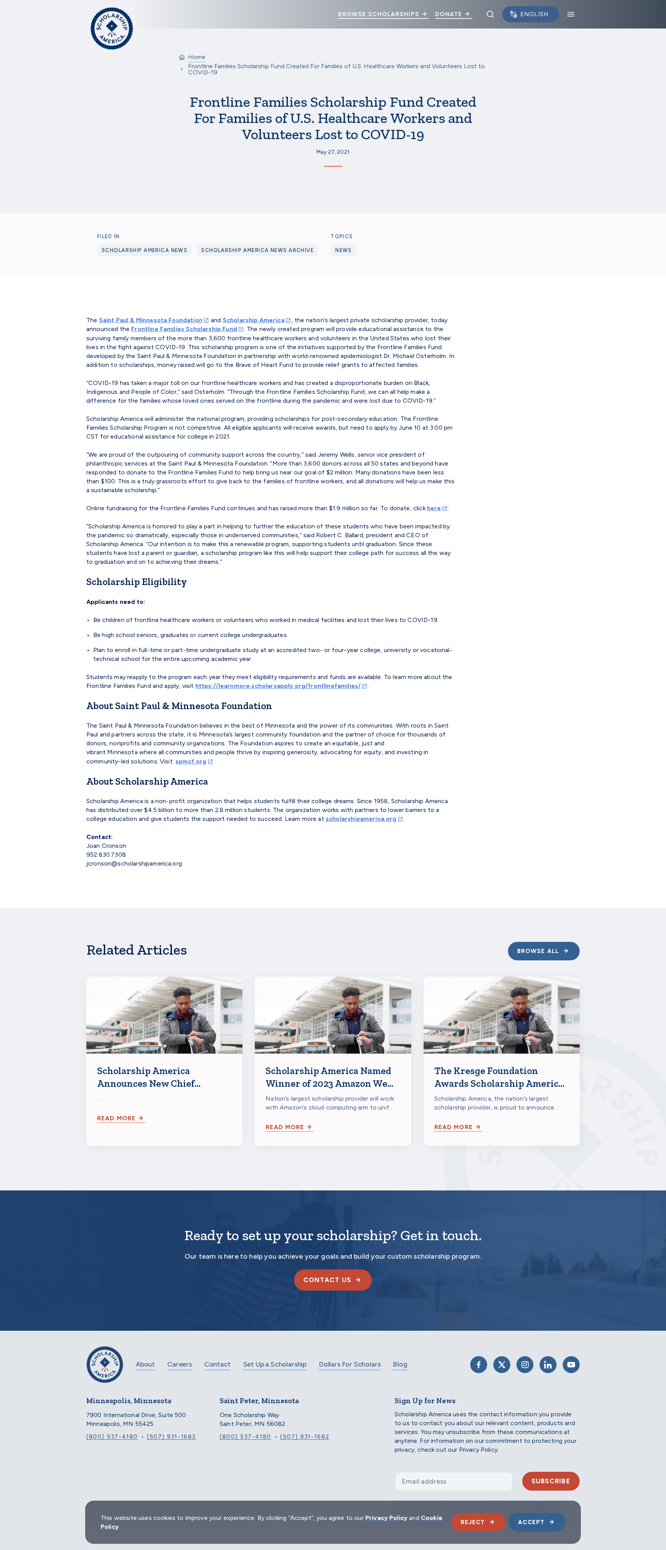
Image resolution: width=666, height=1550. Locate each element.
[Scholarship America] (104, 1370)
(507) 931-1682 (171, 1436)
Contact (217, 1364)
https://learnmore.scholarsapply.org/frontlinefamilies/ (278, 685)
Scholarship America (253, 320)
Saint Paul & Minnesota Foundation (150, 320)
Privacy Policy (386, 1517)
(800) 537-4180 (112, 1436)
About (145, 1364)
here (434, 508)
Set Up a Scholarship (274, 1364)
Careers (179, 1364)
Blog (400, 1364)
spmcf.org (190, 761)
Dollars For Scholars (349, 1364)
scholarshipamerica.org (361, 818)
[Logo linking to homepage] (111, 14)
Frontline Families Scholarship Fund (184, 329)
